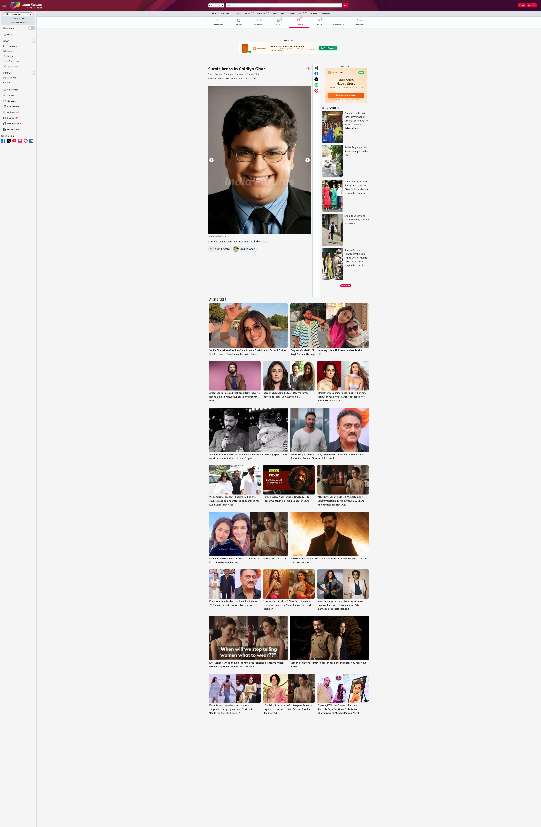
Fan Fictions (13, 106)
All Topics (11, 77)
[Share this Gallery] (316, 68)
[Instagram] (20, 141)
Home (10, 34)
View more (345, 286)
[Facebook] (3, 141)
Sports (10, 66)
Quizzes (11, 112)
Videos (10, 95)
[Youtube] (14, 141)
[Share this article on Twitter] (316, 79)
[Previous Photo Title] (223, 160)
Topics (237, 13)
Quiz (247, 13)
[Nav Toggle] (4, 5)
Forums (7, 73)
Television (12, 46)
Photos (326, 13)
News (6, 41)
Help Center (13, 129)
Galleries (11, 101)
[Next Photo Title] (295, 160)
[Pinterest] (26, 141)
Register (532, 5)
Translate (21, 22)
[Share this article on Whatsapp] (316, 85)
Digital (10, 56)
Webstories (296, 13)
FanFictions (279, 13)
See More (7, 82)
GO (345, 5)
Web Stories (13, 123)
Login (522, 5)
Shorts (10, 118)
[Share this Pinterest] (316, 91)
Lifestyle (11, 61)
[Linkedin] (31, 141)
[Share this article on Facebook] (316, 74)
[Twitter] (9, 141)
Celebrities (12, 89)
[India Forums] (26, 5)
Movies (10, 51)
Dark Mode (8, 28)
